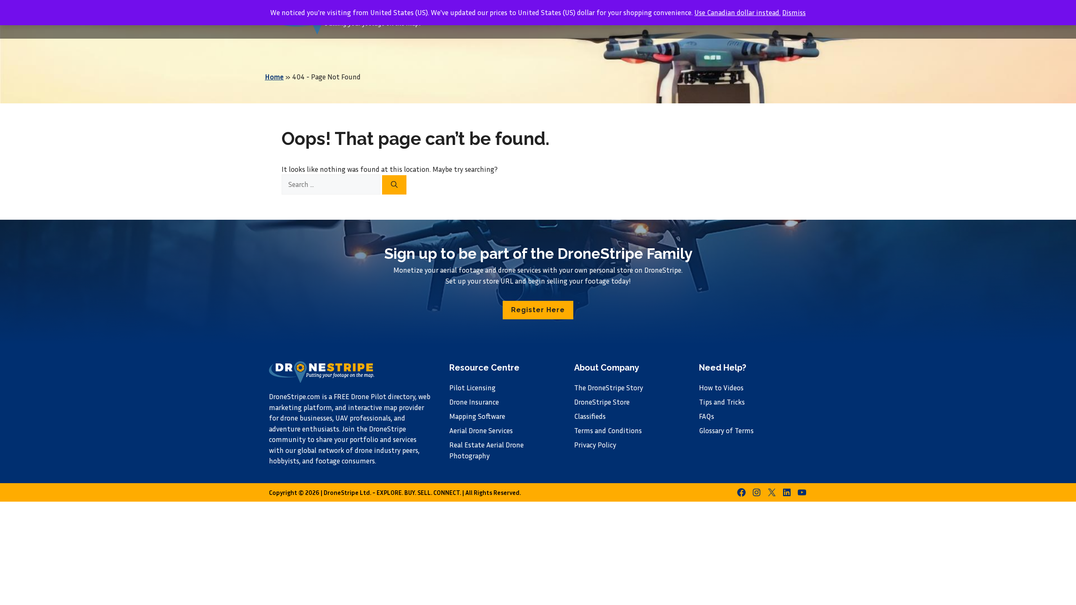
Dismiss (794, 12)
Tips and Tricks (722, 401)
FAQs (706, 416)
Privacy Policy (595, 444)
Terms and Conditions (608, 430)
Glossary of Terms (726, 430)
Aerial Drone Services (481, 430)
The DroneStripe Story (608, 387)
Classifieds (590, 416)
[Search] (394, 185)
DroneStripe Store (602, 401)
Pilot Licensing (472, 387)
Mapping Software (477, 416)
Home (274, 76)
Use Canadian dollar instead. (737, 12)
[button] (538, 310)
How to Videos (721, 387)
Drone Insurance (474, 401)
